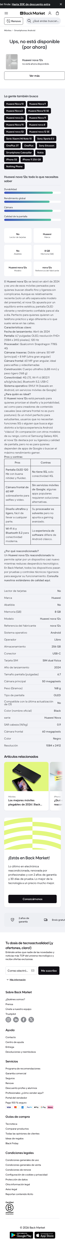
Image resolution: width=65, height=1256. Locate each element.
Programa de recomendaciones (23, 1068)
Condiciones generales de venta (23, 1164)
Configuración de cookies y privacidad (26, 1174)
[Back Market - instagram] (8, 1019)
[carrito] (57, 13)
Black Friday (12, 1143)
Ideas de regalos (15, 1138)
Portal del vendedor (16, 1097)
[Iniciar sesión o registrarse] (49, 13)
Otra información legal (18, 1184)
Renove (10, 1083)
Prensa (9, 1004)
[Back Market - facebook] (23, 1019)
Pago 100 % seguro (16, 1102)
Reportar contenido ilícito (19, 1194)
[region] (32, 787)
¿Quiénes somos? (15, 999)
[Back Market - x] (31, 1019)
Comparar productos (17, 1128)
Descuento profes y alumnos (21, 1088)
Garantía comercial (16, 1073)
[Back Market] (32, 13)
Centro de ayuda (15, 1042)
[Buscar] (29, 21)
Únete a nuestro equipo (18, 1009)
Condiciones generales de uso (22, 1160)
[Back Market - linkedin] (16, 1019)
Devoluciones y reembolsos (21, 1051)
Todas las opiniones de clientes (23, 1133)
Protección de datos (17, 1179)
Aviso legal (11, 1189)
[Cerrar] (61, 4)
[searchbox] (46, 20)
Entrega (10, 1047)
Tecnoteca (11, 1123)
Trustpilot (11, 1013)
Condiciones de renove (18, 1169)
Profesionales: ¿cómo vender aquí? (25, 1092)
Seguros (10, 1078)
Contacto (11, 1037)
